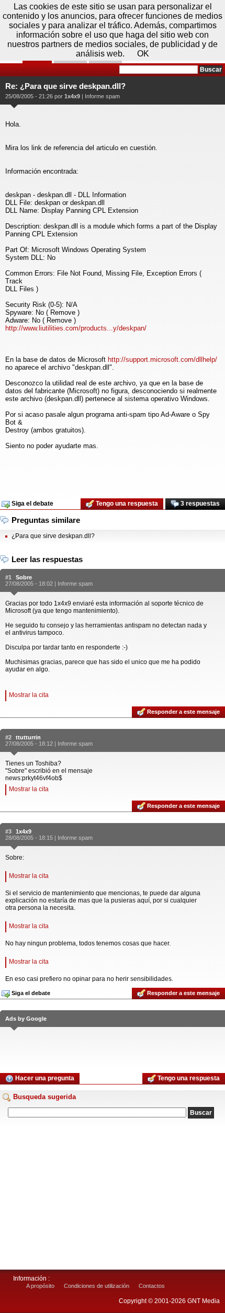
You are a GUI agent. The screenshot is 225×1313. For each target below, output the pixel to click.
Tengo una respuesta (126, 503)
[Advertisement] (112, 470)
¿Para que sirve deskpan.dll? (53, 536)
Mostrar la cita (29, 695)
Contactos (152, 1286)
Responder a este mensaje (182, 712)
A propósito (40, 1286)
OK (143, 53)
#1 (8, 577)
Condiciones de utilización (96, 1286)
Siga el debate (31, 503)
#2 (8, 737)
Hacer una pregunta (44, 1078)
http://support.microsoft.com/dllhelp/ (162, 359)
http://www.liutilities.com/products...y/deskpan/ (76, 328)
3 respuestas (199, 503)
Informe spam (102, 96)
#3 (8, 831)
